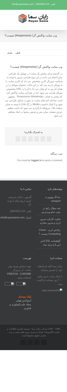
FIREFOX (13, 274)
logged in (36, 160)
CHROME (25, 274)
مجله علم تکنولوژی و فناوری (20, 306)
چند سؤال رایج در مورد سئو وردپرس (50, 210)
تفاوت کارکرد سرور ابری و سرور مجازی (50, 221)
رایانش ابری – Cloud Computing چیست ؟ (49, 232)
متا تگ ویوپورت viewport (52, 199)
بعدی (9, 52)
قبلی (17, 52)
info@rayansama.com (23, 4)
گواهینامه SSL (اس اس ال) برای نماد (50, 243)
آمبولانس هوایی (23, 300)
